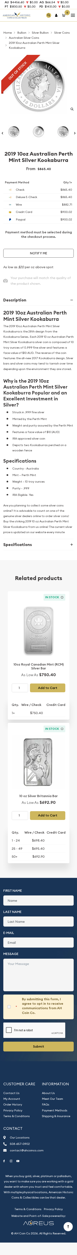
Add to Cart (47, 688)
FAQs (45, 1104)
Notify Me (38, 253)
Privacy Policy (12, 1110)
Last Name (12, 912)
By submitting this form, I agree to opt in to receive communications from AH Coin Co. (42, 1006)
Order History (12, 1104)
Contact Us (11, 1093)
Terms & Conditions (16, 1116)
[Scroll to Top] (67, 1226)
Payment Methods (54, 1110)
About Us (48, 1093)
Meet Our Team (52, 1099)
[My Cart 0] (64, 15)
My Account (11, 1099)
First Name (12, 890)
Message (10, 954)
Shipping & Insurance (56, 1116)
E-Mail (8, 933)
